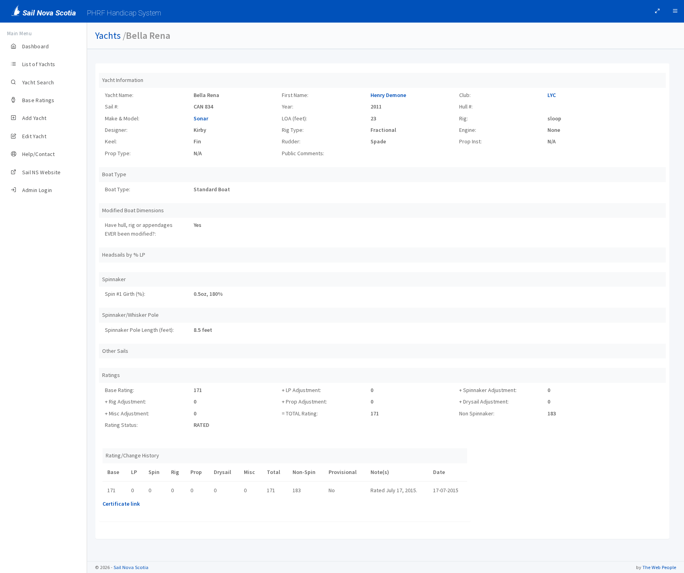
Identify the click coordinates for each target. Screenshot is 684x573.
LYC (551, 95)
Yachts (108, 35)
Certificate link (121, 503)
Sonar (201, 118)
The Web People (659, 567)
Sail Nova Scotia (131, 567)
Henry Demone (388, 95)
